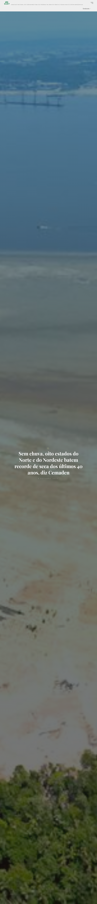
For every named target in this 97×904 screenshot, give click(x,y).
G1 (48, 448)
